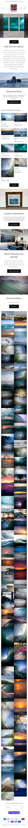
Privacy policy (23, 824)
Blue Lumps (3, 122)
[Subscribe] (21, 807)
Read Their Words (14, 271)
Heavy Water (3, 153)
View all (14, 185)
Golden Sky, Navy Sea (5, 136)
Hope (2, 178)
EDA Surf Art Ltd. (8, 824)
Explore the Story (14, 102)
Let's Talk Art (14, 224)
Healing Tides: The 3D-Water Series (20, 139)
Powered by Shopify (15, 824)
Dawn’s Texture (17, 123)
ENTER (14, 41)
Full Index (14, 306)
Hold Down (16, 153)
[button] (3, 8)
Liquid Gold (16, 168)
